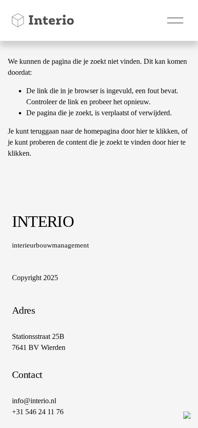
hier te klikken (157, 131)
